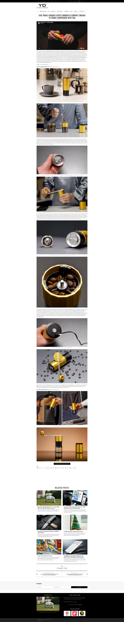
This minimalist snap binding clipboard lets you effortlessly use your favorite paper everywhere (74, 556)
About (38, 1)
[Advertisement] (69, 6)
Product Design (43, 11)
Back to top (39, 620)
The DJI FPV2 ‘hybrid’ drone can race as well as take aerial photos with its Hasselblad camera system (74, 573)
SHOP (55, 1)
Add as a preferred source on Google (62, 463)
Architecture (59, 11)
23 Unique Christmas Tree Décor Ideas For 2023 (73, 531)
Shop (66, 568)
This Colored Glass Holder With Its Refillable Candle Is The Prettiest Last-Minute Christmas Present (49, 573)
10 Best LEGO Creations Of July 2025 (45, 555)
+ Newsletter (81, 11)
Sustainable (66, 11)
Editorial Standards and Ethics (68, 601)
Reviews (75, 11)
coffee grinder (60, 568)
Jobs (59, 1)
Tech (48, 11)
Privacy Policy (75, 601)
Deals (72, 11)
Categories (43, 1)
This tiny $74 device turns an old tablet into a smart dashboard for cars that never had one (75, 507)
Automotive (53, 11)
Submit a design (50, 1)
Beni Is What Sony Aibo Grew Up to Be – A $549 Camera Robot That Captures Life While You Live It (48, 507)
